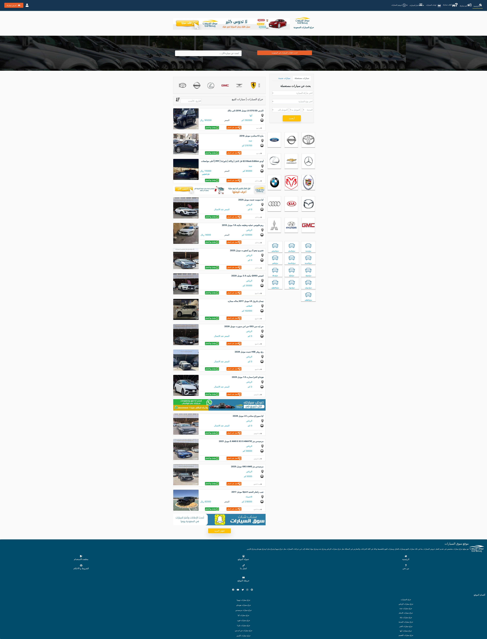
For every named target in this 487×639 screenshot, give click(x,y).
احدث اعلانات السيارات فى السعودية (285, 53)
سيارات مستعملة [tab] (302, 78)
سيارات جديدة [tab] (284, 78)
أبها (251, 115)
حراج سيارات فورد (243, 620)
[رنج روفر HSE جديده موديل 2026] (186, 360)
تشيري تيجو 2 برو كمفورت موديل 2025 (247, 250)
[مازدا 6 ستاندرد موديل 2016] (186, 144)
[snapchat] (253, 589)
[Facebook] (234, 589)
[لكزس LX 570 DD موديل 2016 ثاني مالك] (186, 118)
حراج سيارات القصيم (406, 635)
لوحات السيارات (431, 5)
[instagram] (248, 589)
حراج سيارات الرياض (406, 604)
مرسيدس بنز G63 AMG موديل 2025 (247, 466)
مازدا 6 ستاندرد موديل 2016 (251, 136)
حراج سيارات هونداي (243, 605)
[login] (27, 5)
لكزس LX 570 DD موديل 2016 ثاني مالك (246, 110)
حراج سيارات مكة (406, 617)
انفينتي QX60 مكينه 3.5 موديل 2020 (247, 275)
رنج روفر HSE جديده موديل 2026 (249, 351)
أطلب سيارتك (447, 5)
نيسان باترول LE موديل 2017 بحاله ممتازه (246, 301)
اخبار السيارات (414, 5)
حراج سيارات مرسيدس (243, 610)
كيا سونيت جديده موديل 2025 (251, 199)
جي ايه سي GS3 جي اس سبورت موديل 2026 (244, 326)
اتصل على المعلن (232, 127)
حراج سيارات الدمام (406, 613)
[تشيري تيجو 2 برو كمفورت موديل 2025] (186, 258)
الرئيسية (476, 6)
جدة (250, 140)
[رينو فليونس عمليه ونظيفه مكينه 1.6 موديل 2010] (186, 233)
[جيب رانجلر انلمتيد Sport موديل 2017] (186, 500)
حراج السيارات (406, 600)
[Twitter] (244, 589)
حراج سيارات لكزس (243, 636)
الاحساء (249, 496)
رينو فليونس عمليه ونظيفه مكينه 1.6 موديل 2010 (243, 225)
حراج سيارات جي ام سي (243, 631)
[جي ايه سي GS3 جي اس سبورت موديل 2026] (186, 334)
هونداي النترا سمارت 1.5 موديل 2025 (248, 377)
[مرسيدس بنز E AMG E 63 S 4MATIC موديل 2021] (186, 449)
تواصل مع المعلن (210, 127)
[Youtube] (239, 589)
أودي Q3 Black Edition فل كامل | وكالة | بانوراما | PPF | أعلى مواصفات (232, 161)
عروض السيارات (396, 5)
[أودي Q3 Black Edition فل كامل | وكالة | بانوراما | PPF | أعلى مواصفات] (186, 169)
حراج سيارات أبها (406, 631)
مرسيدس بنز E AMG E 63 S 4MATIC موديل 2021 (241, 441)
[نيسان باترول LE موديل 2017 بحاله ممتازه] (186, 309)
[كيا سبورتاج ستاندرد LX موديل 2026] (186, 424)
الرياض (249, 204)
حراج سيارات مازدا (243, 625)
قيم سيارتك (463, 6)
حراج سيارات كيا (243, 615)
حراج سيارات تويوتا (243, 600)
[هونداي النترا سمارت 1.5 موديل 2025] (186, 385)
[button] (179, 85)
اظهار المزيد (219, 530)
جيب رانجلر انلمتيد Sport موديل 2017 (247, 492)
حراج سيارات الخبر (405, 626)
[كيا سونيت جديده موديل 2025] (186, 208)
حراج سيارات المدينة (406, 622)
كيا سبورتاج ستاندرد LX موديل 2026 (248, 416)
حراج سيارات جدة (406, 608)
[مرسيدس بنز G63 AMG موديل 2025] (186, 474)
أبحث (292, 118)
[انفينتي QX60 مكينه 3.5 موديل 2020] (186, 284)
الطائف (249, 306)
